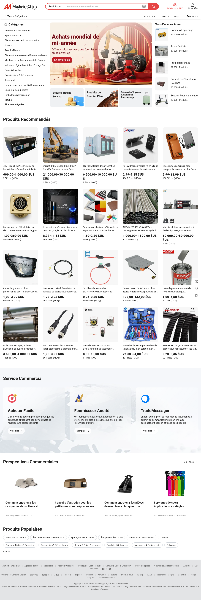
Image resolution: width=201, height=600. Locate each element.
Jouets (8, 45)
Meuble (8, 99)
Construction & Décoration (19, 75)
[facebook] (103, 568)
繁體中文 (45, 574)
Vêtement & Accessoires (18, 30)
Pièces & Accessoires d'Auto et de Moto (26, 55)
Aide (164, 16)
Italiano (114, 574)
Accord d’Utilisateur (66, 565)
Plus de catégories (14, 104)
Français (67, 574)
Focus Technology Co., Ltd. (100, 583)
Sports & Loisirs (13, 35)
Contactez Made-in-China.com (118, 565)
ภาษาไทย (182, 574)
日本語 (56, 574)
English (23, 574)
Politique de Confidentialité (89, 565)
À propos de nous (31, 565)
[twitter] (110, 568)
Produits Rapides (142, 565)
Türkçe (193, 574)
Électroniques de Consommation (22, 40)
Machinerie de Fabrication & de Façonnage (26, 60)
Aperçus (186, 565)
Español (78, 574)
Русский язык (127, 574)
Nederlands (161, 574)
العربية (149, 574)
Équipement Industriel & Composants (24, 85)
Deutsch (89, 574)
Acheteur (148, 16)
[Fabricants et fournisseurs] (20, 6)
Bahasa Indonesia (107, 577)
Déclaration (48, 565)
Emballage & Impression (17, 94)
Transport (10, 79)
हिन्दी (172, 574)
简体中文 (34, 574)
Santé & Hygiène (13, 70)
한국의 (140, 574)
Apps (176, 16)
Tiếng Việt (90, 577)
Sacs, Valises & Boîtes (16, 89)
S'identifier (193, 8)
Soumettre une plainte (11, 565)
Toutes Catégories (16, 16)
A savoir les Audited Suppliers (166, 565)
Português (102, 574)
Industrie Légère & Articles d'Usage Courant (26, 65)
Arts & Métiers (12, 50)
